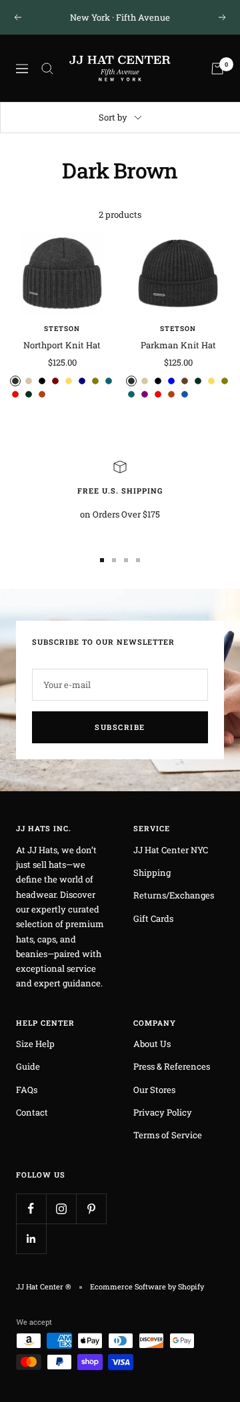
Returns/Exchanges (173, 895)
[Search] (47, 69)
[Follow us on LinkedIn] (31, 1238)
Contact (32, 1112)
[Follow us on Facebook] (31, 1209)
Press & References (171, 1066)
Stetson (62, 328)
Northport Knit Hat (62, 345)
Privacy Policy (162, 1112)
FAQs (26, 1090)
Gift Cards (153, 918)
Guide (28, 1066)
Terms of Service (167, 1135)
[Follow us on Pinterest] (91, 1209)
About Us (152, 1044)
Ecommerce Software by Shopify (147, 1286)
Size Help (35, 1044)
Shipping (152, 872)
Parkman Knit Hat (178, 345)
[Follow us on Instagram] (61, 1209)
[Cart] (217, 69)
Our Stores (154, 1090)
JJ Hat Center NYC (170, 850)
